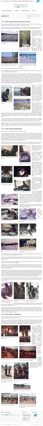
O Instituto (31, 14)
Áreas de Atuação (25, 10)
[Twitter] (38, 1)
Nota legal (36, 424)
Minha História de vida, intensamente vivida (33, 16)
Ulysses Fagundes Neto (7, 10)
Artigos (40, 424)
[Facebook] (36, 1)
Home (27, 14)
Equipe (36, 14)
